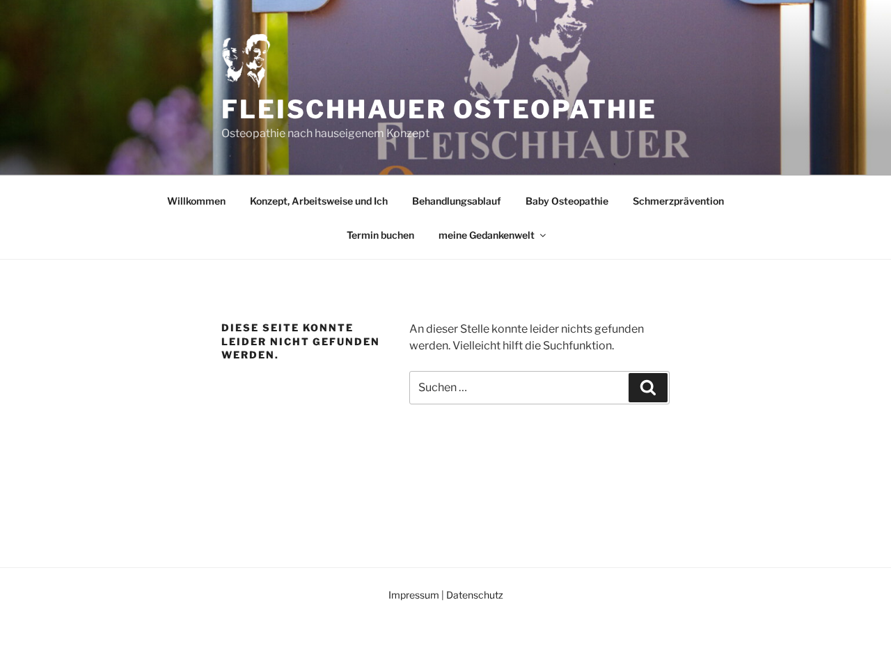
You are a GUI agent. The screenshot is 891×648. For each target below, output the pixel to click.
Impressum (413, 595)
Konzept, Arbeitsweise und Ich (319, 201)
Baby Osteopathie (567, 201)
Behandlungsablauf (456, 201)
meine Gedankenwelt (487, 235)
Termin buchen (380, 235)
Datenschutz (474, 595)
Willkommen (196, 201)
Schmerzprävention (678, 201)
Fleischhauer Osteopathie (439, 109)
